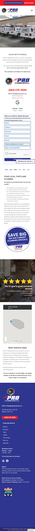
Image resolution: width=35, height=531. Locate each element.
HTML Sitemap (15, 530)
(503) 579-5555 (17, 90)
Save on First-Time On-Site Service (14, 2)
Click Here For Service (25, 161)
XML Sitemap (23, 530)
